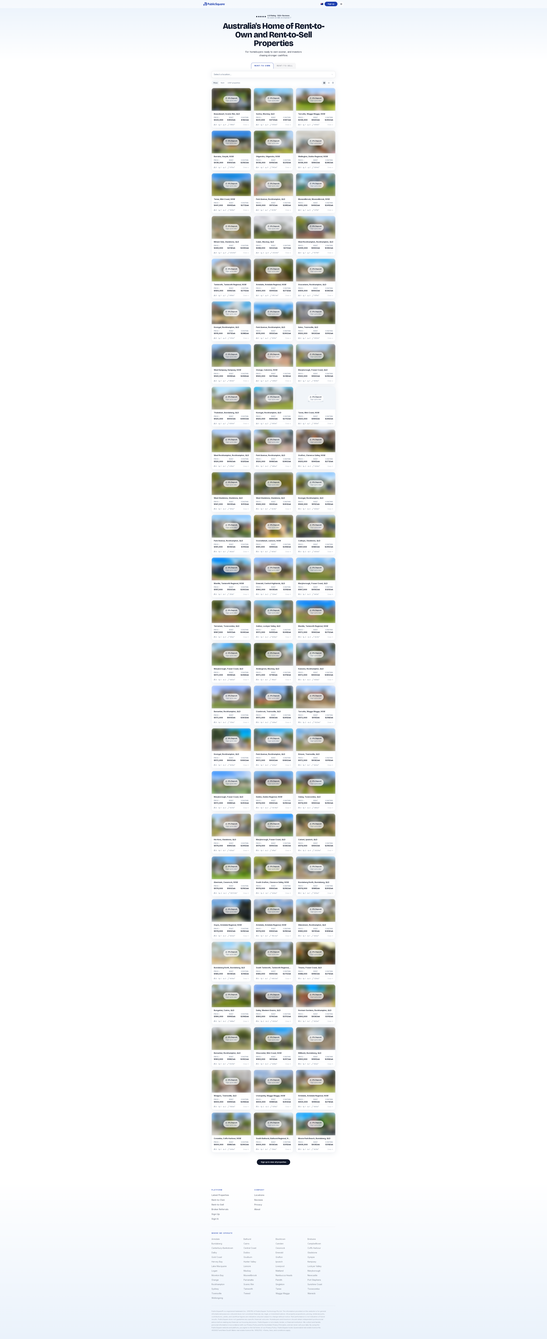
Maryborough (314, 1271)
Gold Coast (217, 1257)
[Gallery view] (324, 83)
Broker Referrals (220, 1209)
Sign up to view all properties (273, 1162)
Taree (278, 1289)
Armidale (216, 1239)
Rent (222, 83)
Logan (214, 1271)
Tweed (247, 1293)
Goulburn (248, 1257)
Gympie (311, 1257)
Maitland (279, 1271)
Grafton (279, 1257)
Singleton (280, 1284)
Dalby (214, 1252)
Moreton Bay (218, 1275)
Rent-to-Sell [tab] (285, 66)
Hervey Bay (217, 1261)
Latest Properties (220, 1195)
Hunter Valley (250, 1261)
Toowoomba (314, 1289)
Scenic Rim (249, 1284)
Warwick (312, 1293)
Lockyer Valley (315, 1266)
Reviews (258, 1200)
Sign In (215, 1218)
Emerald (279, 1252)
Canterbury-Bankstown (222, 1248)
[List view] (328, 83)
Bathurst (247, 1239)
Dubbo (247, 1252)
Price (216, 83)
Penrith (279, 1280)
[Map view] (333, 83)
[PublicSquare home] (214, 4)
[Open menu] (341, 4)
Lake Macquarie (219, 1266)
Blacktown (280, 1239)
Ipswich (279, 1261)
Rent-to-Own (218, 1200)
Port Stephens (314, 1280)
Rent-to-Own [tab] (262, 66)
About (257, 1209)
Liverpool (280, 1266)
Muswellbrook (250, 1275)
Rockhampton (218, 1284)
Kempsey (312, 1261)
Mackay (247, 1271)
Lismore (247, 1266)
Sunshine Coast (315, 1284)
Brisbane (312, 1239)
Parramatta (249, 1280)
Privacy (258, 1204)
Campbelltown (314, 1243)
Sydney (215, 1289)
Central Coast (250, 1248)
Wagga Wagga (283, 1293)
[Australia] (322, 4)
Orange (215, 1280)
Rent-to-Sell (218, 1204)
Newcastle (312, 1275)
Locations (259, 1195)
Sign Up (216, 1214)
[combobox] (273, 74)
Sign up (331, 4)
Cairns (246, 1243)
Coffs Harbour (314, 1248)
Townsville (217, 1293)
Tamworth (248, 1289)
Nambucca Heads (284, 1275)
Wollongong (217, 1298)
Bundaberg (217, 1243)
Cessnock (280, 1248)
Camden (279, 1243)
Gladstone (312, 1252)
